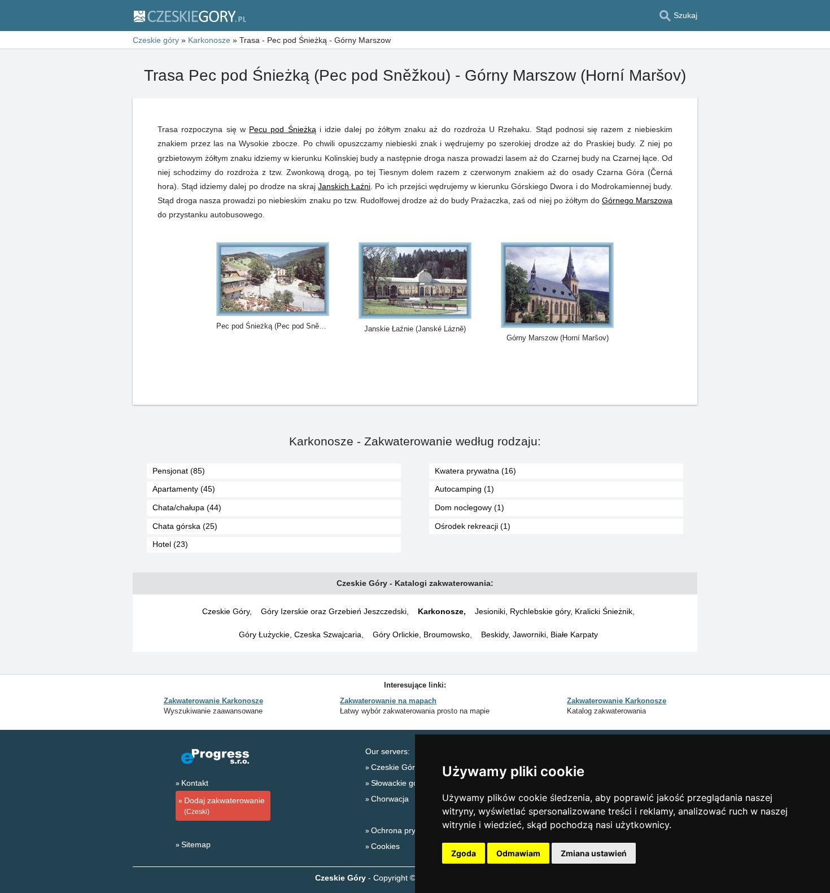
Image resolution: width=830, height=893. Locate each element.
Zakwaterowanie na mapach (388, 701)
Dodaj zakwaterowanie (224, 806)
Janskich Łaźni (344, 186)
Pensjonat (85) (178, 470)
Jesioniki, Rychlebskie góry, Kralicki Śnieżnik (553, 611)
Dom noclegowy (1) (469, 507)
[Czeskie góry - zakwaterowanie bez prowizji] (189, 15)
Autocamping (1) (464, 488)
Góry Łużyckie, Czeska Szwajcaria (300, 634)
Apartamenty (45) (183, 488)
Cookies (385, 846)
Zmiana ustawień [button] (594, 853)
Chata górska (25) (184, 526)
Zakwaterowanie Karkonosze (213, 701)
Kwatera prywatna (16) (475, 470)
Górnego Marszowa (637, 200)
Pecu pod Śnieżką (282, 129)
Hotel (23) (170, 544)
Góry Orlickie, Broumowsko (421, 634)
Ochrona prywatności (409, 830)
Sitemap (196, 844)
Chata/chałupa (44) (186, 507)
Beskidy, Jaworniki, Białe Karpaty (539, 634)
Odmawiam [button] (518, 853)
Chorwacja (390, 798)
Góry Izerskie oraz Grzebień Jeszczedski (334, 611)
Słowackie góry (398, 782)
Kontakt (194, 782)
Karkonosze (441, 611)
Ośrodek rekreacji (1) (472, 526)
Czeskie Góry (226, 611)
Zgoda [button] (463, 853)
